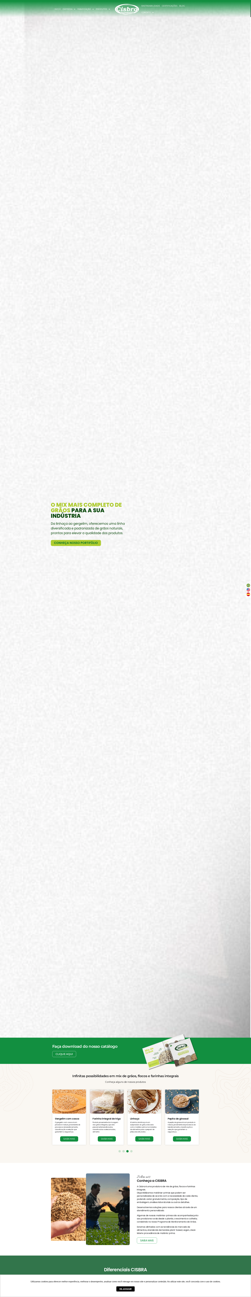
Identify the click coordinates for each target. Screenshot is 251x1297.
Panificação (84, 9)
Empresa (67, 9)
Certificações (169, 6)
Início (57, 9)
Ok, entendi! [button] (125, 1289)
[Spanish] (248, 594)
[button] (1, 516)
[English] (248, 590)
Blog (182, 6)
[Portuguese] (248, 585)
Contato (146, 12)
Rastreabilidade (150, 6)
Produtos (101, 9)
